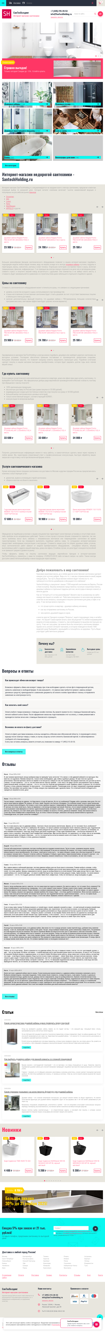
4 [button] (51, 1180)
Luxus (8, 201)
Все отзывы (9, 996)
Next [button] (102, 207)
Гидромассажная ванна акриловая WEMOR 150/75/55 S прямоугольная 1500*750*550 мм (17, 511)
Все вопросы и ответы (14, 752)
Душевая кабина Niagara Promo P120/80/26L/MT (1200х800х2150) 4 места (86, 430)
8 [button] (60, 1180)
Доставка (16, 3)
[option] (52, 40)
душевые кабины (72, 264)
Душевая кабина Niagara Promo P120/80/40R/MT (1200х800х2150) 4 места (52, 430)
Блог (89, 1275)
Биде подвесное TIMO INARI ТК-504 (17, 1161)
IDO (7, 199)
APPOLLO (9, 208)
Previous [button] (97, 207)
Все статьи (99, 1012)
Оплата (29, 3)
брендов (32, 192)
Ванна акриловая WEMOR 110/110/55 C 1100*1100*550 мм (87, 510)
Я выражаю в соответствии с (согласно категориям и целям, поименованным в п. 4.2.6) (75, 1233)
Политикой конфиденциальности (72, 1233)
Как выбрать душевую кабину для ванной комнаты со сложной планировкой (38, 1059)
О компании (6, 1275)
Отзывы (77, 1275)
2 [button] (53, 257)
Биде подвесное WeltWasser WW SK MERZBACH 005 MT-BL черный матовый (86, 1163)
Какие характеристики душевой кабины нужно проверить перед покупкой (36, 1023)
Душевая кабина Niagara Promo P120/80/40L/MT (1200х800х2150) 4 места (17, 430)
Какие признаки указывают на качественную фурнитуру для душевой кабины (38, 1092)
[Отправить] (95, 1228)
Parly (8, 204)
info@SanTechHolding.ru (61, 14)
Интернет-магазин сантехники (26, 16)
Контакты (63, 1275)
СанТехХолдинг (21, 12)
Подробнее (26, 1047)
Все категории (10, 165)
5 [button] (53, 1180)
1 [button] (51, 257)
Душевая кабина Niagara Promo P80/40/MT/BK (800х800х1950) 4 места (16, 240)
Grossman (10, 196)
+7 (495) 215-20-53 (59, 10)
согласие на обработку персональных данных (77, 1231)
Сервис (49, 1275)
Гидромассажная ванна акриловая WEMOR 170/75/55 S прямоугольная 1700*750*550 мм (52, 511)
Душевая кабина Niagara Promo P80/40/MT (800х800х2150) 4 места (51, 239)
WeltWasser (10, 206)
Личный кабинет (92, 3)
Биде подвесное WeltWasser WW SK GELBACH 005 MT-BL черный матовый (51, 1163)
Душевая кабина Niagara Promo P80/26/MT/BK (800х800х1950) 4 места (85, 240)
